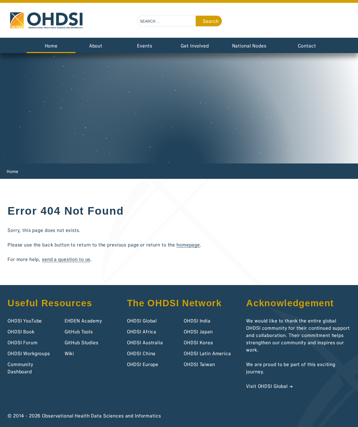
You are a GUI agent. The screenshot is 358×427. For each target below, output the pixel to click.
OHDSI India (197, 321)
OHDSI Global (142, 321)
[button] (307, 22)
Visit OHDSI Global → (269, 386)
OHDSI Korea (198, 342)
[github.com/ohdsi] (335, 22)
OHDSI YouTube (25, 321)
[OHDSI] (321, 22)
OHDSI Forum (23, 342)
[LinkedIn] (350, 22)
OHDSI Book (21, 332)
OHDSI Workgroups (29, 353)
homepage (188, 245)
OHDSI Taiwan (199, 364)
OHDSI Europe (142, 364)
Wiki (69, 353)
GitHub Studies (81, 342)
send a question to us (66, 259)
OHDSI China (141, 353)
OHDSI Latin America (207, 353)
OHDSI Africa (141, 332)
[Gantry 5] (47, 20)
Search (211, 21)
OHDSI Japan (198, 332)
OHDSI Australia (145, 342)
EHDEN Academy (83, 321)
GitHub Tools (79, 332)
